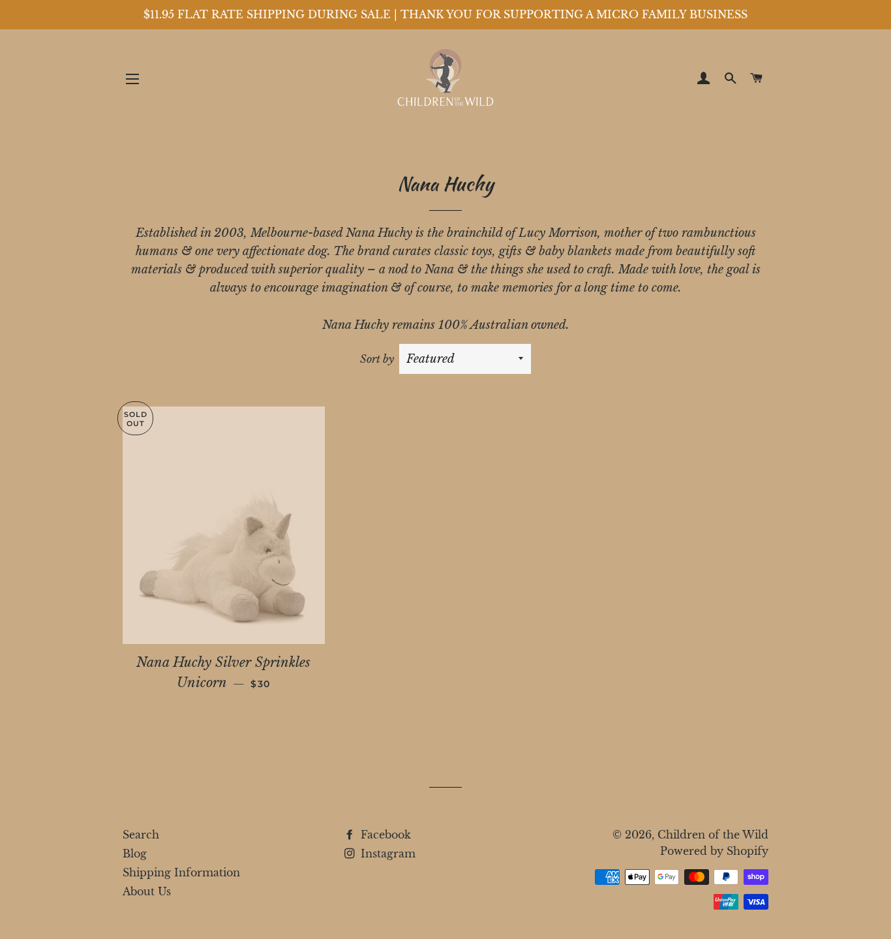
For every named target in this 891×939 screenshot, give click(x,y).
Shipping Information (181, 872)
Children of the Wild (712, 834)
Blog (135, 853)
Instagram (386, 853)
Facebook (384, 834)
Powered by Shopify (714, 850)
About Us (147, 891)
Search (141, 834)
